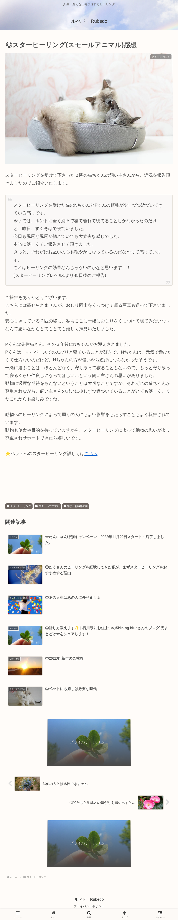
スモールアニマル (49, 506)
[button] (162, 706)
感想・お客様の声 (77, 506)
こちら (90, 453)
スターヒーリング (20, 506)
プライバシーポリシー (89, 906)
